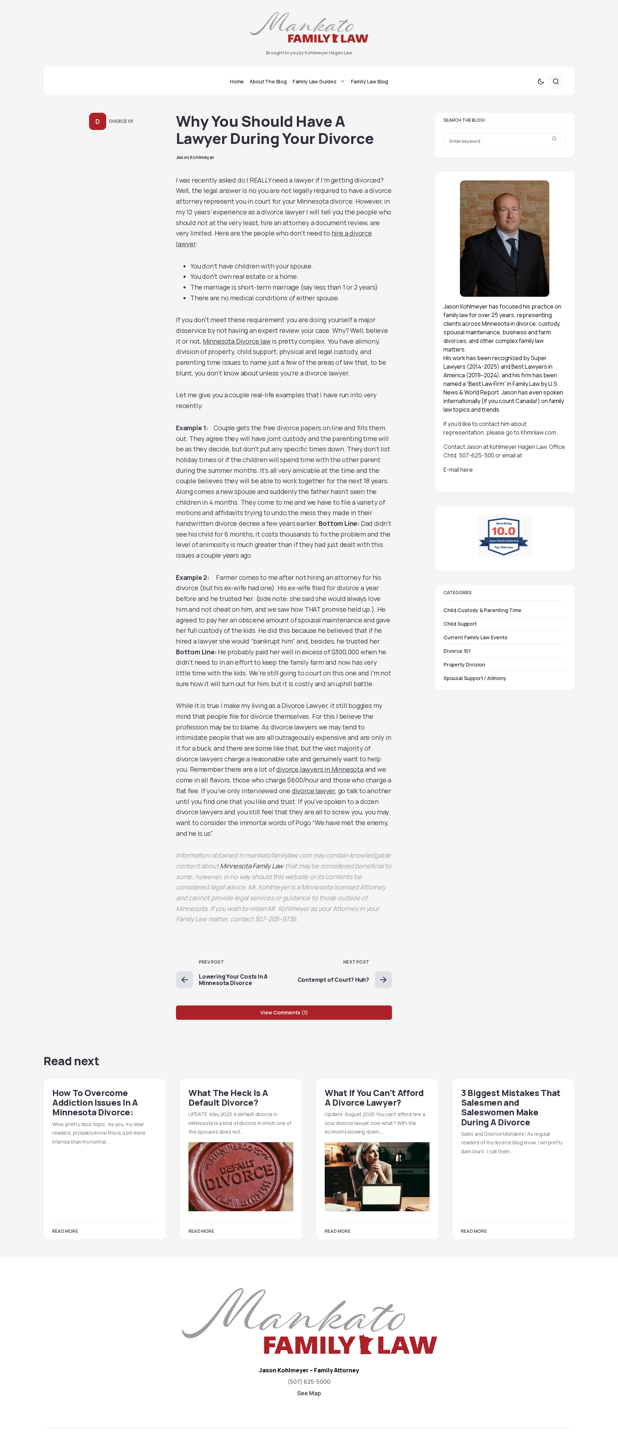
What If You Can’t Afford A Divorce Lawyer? (374, 1097)
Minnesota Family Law (251, 866)
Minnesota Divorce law (237, 341)
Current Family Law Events (475, 637)
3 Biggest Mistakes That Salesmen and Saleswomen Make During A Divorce (510, 1107)
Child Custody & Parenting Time (482, 610)
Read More (65, 1231)
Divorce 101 (121, 121)
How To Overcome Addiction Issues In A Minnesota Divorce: (95, 1102)
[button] (541, 81)
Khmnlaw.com (538, 432)
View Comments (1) (284, 1012)
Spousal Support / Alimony (474, 678)
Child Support (460, 623)
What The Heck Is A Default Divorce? (228, 1097)
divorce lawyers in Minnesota (319, 769)
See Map (309, 1393)
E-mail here (458, 470)
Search (554, 141)
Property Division (464, 664)
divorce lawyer (313, 790)
